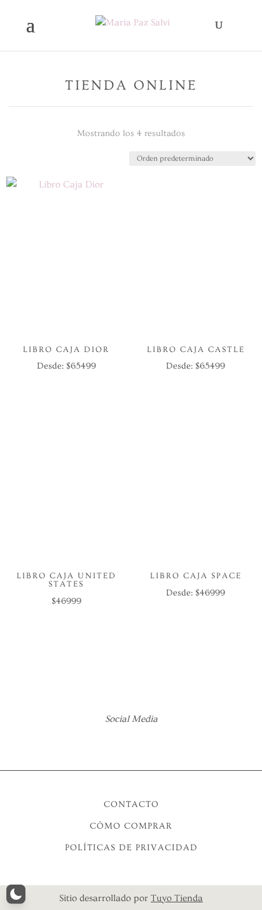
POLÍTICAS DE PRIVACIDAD (131, 848)
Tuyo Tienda (177, 898)
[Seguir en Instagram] (148, 742)
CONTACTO (131, 804)
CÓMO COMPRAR (131, 826)
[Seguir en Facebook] (113, 742)
